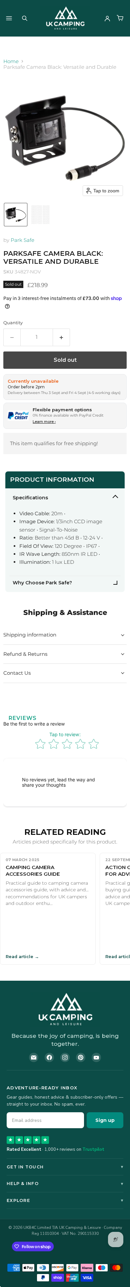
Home (11, 61)
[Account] (107, 18)
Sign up (105, 1120)
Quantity (13, 322)
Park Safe (22, 240)
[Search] (25, 18)
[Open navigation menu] (9, 18)
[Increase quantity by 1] (61, 337)
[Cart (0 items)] (120, 18)
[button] (15, 214)
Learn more (44, 421)
